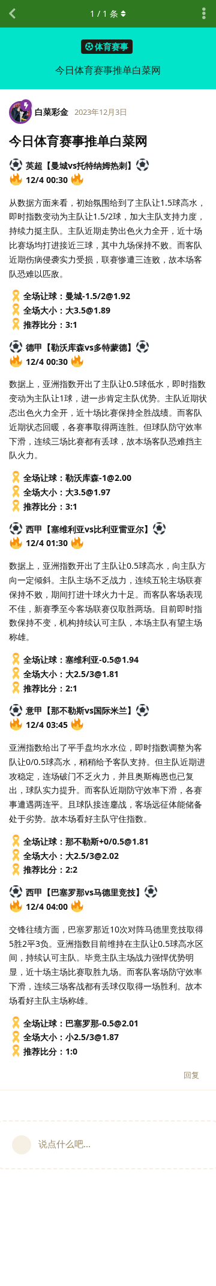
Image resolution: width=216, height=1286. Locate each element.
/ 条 (104, 13)
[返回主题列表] (12, 14)
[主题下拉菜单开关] (204, 14)
